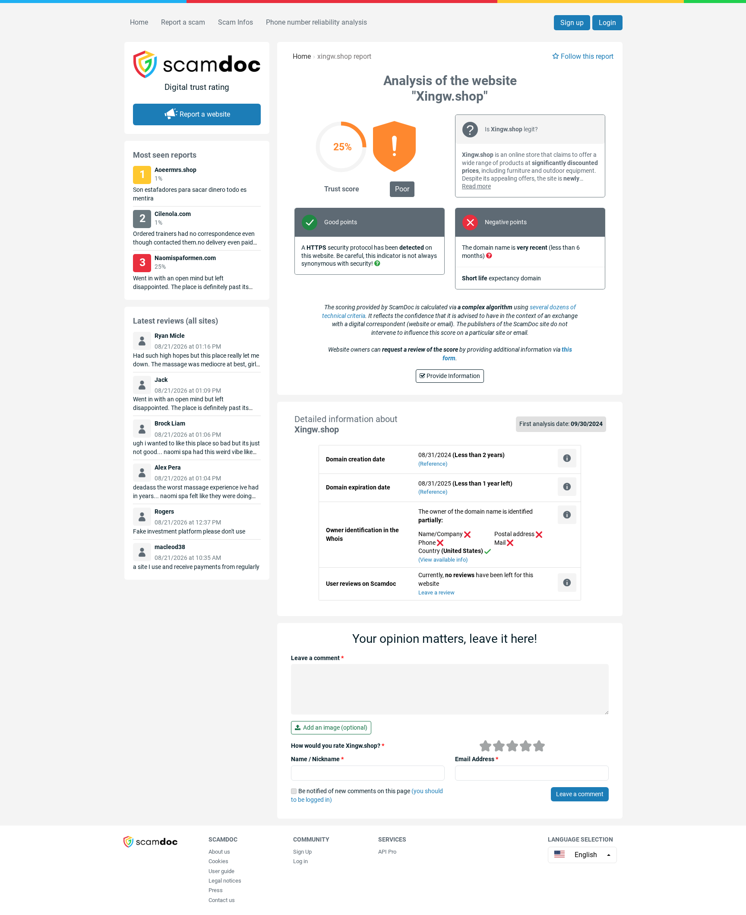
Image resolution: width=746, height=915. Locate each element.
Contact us (222, 900)
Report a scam (183, 22)
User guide (221, 871)
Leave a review (436, 592)
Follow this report (587, 56)
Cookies (218, 861)
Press (216, 890)
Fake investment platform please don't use (189, 531)
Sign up (572, 23)
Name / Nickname (317, 759)
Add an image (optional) (333, 727)
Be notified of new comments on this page (367, 795)
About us (219, 851)
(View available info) (443, 559)
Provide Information (452, 375)
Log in (300, 861)
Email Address (476, 759)
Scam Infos (235, 22)
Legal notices (225, 880)
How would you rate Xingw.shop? (337, 745)
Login (607, 23)
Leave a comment (317, 657)
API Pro (387, 851)
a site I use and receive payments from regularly (196, 566)
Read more (476, 186)
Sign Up (302, 851)
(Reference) (433, 464)
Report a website (205, 114)
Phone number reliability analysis (316, 22)
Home (139, 22)
